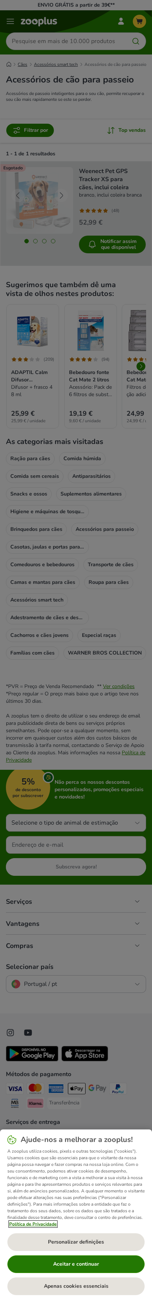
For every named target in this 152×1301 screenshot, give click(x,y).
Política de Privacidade (33, 1224)
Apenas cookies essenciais (76, 1286)
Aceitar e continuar (76, 1264)
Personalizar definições (76, 1241)
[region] (76, 1215)
